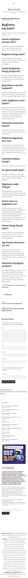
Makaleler (9, 294)
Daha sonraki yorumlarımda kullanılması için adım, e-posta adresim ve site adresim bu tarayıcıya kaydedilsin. (13, 369)
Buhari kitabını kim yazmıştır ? (8, 435)
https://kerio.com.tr (21, 391)
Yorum (3, 328)
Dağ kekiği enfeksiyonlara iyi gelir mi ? (10, 424)
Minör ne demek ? (6, 432)
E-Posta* (4, 352)
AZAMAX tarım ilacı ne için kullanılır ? (10, 439)
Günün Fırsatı (14, 9)
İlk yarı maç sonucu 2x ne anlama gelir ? (10, 406)
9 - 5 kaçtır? (4, 374)
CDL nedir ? (4, 421)
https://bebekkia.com (6, 390)
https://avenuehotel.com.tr (7, 391)
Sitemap (2, 393)
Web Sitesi (4, 359)
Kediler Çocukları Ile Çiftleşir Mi (12, 303)
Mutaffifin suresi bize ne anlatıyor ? (9, 413)
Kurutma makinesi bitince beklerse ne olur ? (11, 417)
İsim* (3, 345)
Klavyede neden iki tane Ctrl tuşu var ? (10, 409)
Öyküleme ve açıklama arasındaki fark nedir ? (12, 428)
